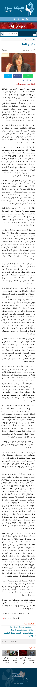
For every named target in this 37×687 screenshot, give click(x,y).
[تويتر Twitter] (14, 19)
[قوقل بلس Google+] (19, 19)
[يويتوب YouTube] (23, 19)
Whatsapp (28, 76)
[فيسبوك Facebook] (10, 19)
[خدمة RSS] (27, 19)
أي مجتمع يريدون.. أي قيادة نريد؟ (22, 627)
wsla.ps (21, 683)
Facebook (17, 76)
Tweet (8, 76)
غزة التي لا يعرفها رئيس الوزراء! (22, 630)
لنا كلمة (27, 39)
